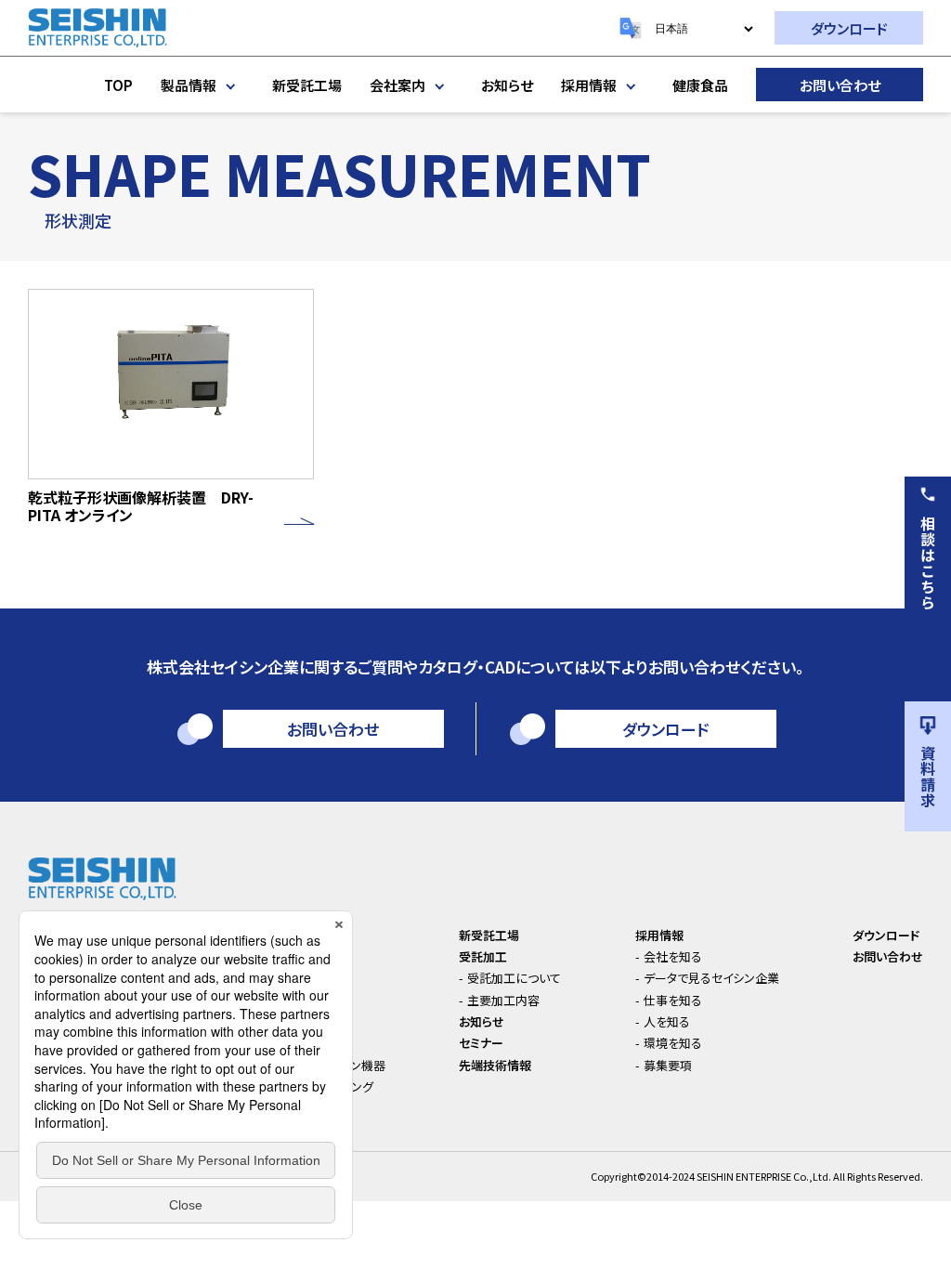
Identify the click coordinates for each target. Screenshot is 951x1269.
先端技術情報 (495, 1065)
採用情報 (589, 85)
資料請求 (928, 776)
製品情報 (188, 85)
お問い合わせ (840, 85)
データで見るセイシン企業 (711, 978)
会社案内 (397, 85)
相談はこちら (928, 563)
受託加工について (514, 978)
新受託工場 (307, 85)
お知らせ (507, 85)
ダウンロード (849, 28)
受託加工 (483, 956)
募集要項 (668, 1065)
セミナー (481, 1043)
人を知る (667, 1021)
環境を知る (673, 1043)
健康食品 (700, 85)
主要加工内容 (503, 1000)
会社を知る (673, 956)
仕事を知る (673, 1000)
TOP (118, 85)
